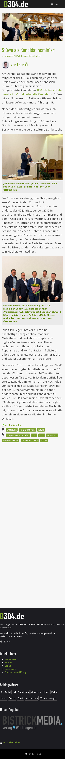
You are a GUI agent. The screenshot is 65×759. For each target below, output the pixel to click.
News (41, 429)
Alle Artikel (6, 692)
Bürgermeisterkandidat (17, 435)
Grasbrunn (11, 429)
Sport (20, 698)
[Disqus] (32, 486)
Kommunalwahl (27, 429)
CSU (34, 435)
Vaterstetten (32, 698)
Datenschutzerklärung (15, 672)
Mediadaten (10, 659)
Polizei (12, 698)
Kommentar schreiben (31, 56)
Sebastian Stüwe (29, 440)
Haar (46, 692)
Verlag (8, 665)
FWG (41, 435)
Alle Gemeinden (21, 692)
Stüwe (44, 440)
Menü (56, 4)
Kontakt (9, 662)
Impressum (10, 669)
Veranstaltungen (48, 698)
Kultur (54, 692)
